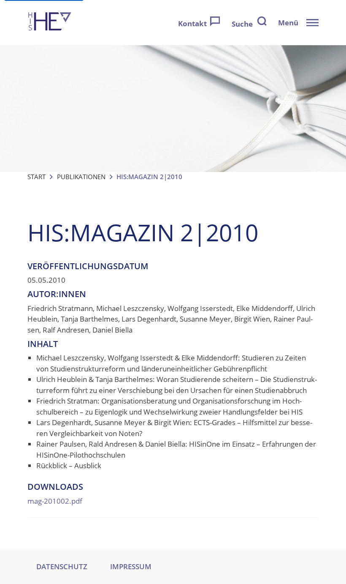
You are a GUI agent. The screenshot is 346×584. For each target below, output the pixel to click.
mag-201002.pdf (54, 501)
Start (36, 176)
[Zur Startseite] (49, 22)
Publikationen (81, 176)
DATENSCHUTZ (61, 566)
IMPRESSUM (130, 566)
